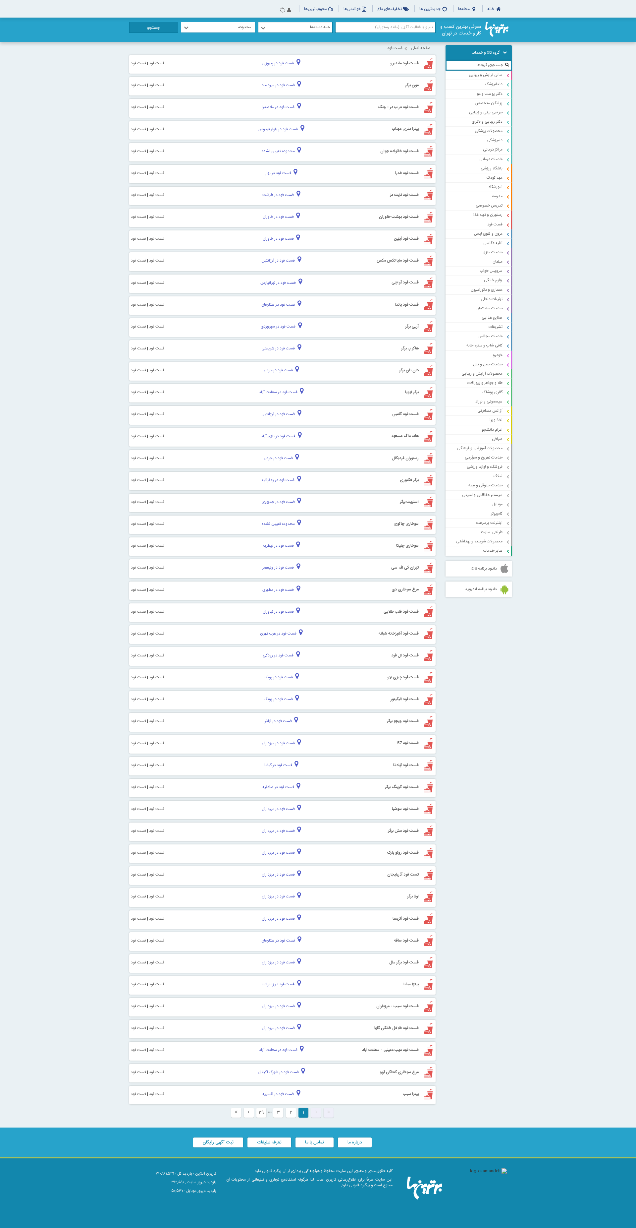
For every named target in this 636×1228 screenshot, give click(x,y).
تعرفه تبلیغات (269, 1142)
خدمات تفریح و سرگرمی (484, 457)
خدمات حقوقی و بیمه (485, 485)
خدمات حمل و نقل (488, 364)
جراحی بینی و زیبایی (486, 112)
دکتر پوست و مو (490, 94)
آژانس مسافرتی (490, 410)
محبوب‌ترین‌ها (315, 9)
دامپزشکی (495, 140)
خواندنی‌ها (352, 9)
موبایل (497, 504)
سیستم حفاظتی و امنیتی (482, 495)
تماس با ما (314, 1142)
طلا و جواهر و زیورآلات (485, 383)
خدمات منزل (493, 252)
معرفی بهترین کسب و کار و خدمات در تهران (460, 30)
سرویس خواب (491, 271)
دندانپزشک (494, 84)
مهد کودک (495, 177)
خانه (491, 9)
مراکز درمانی (493, 149)
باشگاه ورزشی (492, 168)
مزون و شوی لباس (488, 233)
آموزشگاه (496, 187)
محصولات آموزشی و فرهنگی (480, 448)
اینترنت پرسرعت (489, 523)
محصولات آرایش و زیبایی (482, 373)
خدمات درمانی (491, 159)
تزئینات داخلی (492, 299)
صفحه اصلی (421, 48)
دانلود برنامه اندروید (481, 589)
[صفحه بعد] (249, 1113)
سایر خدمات (493, 550)
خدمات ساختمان (489, 308)
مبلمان (498, 261)
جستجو (153, 27)
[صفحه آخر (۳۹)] (236, 1113)
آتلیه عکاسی (493, 243)
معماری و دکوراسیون (487, 289)
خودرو (498, 355)
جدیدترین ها (430, 9)
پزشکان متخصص (489, 103)
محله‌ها (464, 9)
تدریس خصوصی (489, 205)
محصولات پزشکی (489, 131)
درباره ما (354, 1142)
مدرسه (497, 196)
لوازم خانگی (493, 280)
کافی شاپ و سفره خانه (484, 345)
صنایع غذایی (492, 317)
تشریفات (496, 327)
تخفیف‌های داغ (390, 9)
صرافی (497, 439)
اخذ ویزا (496, 420)
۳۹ (261, 1113)
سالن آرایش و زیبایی (486, 75)
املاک (498, 476)
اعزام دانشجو (492, 429)
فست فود (495, 224)
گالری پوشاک (492, 392)
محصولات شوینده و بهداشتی (479, 541)
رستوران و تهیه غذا (488, 215)
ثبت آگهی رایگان (218, 1142)
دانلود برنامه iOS (484, 568)
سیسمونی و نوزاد (489, 401)
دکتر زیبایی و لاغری (487, 121)
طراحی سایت (492, 532)
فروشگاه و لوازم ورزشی (485, 466)
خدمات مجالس (490, 336)
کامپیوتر (497, 513)
